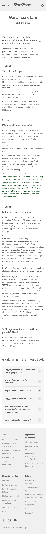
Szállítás (5, 480)
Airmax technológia (32, 442)
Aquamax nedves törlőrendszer (32, 447)
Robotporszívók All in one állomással (10, 445)
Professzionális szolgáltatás (31, 503)
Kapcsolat (29, 513)
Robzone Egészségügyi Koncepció (34, 464)
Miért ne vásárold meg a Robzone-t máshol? (34, 496)
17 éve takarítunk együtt (32, 489)
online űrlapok (13, 101)
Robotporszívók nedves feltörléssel (11, 452)
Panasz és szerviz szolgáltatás (9, 501)
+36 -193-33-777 (14, 94)
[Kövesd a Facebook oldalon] (3, 520)
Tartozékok (7, 346)
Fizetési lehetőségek (10, 485)
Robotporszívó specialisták (30, 482)
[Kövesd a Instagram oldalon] (9, 520)
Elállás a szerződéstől (10, 496)
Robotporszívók (8, 457)
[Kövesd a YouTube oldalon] (15, 520)
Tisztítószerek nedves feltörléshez (10, 463)
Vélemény (29, 509)
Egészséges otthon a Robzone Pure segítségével (33, 456)
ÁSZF (4, 511)
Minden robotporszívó (10, 439)
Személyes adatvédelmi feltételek (11, 490)
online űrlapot (19, 76)
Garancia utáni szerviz (10, 507)
